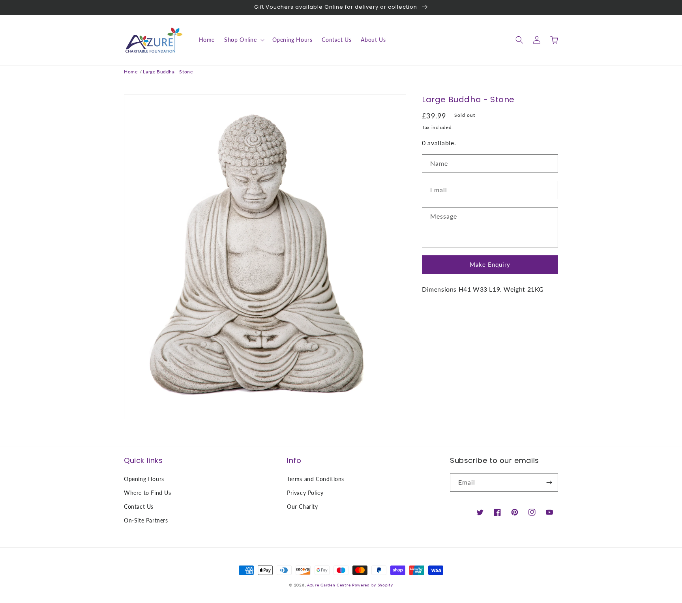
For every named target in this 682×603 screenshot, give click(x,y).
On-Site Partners (146, 520)
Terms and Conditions (315, 479)
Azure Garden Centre (328, 584)
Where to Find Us (147, 492)
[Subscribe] (549, 482)
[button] (243, 40)
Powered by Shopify (372, 584)
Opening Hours (144, 479)
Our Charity (302, 506)
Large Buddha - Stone (168, 72)
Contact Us (139, 506)
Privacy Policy (305, 492)
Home (130, 72)
